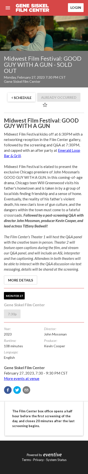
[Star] (45, 105)
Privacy (38, 460)
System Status (56, 460)
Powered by (34, 455)
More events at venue (21, 378)
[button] (8, 390)
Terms (26, 460)
